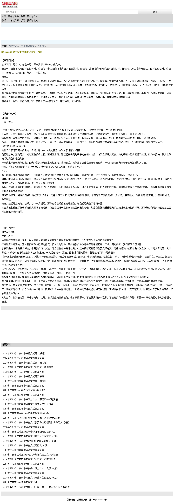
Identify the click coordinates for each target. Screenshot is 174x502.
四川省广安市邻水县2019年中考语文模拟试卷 (26, 413)
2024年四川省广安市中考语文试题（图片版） (26, 362)
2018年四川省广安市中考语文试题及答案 (23, 427)
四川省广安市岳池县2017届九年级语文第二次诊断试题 (30, 454)
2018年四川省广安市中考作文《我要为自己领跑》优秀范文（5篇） (36, 422)
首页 (4, 16)
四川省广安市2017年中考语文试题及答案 (23, 450)
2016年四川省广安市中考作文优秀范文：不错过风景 (29, 459)
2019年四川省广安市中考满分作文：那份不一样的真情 (30, 399)
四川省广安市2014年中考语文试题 (20, 482)
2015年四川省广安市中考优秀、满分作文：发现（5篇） (31, 468)
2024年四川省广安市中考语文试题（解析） (24, 353)
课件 (16, 16)
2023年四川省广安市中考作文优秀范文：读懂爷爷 (28, 367)
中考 (10, 20)
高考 (16, 20)
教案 (23, 16)
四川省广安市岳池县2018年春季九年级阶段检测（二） (30, 431)
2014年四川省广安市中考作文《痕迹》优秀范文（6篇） (31, 477)
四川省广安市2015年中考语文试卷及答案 (23, 473)
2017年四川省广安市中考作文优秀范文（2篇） (26, 445)
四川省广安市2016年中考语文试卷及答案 (23, 464)
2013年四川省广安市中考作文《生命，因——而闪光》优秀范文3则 (36, 487)
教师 (29, 20)
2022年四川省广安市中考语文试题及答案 (23, 376)
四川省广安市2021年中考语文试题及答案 (23, 385)
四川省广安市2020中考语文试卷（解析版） (24, 390)
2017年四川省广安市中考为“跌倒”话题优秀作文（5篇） (31, 441)
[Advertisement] (21, 33)
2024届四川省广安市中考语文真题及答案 (23, 358)
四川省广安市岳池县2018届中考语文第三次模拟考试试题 (31, 418)
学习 (23, 20)
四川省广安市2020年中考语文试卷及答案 (23, 395)
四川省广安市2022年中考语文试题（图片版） (26, 381)
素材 (29, 16)
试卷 (10, 16)
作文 (35, 16)
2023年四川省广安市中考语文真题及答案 (23, 372)
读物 (35, 20)
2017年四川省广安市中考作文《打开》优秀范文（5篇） (31, 436)
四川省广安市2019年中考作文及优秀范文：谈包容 (28, 404)
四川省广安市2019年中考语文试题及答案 (23, 408)
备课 (4, 20)
